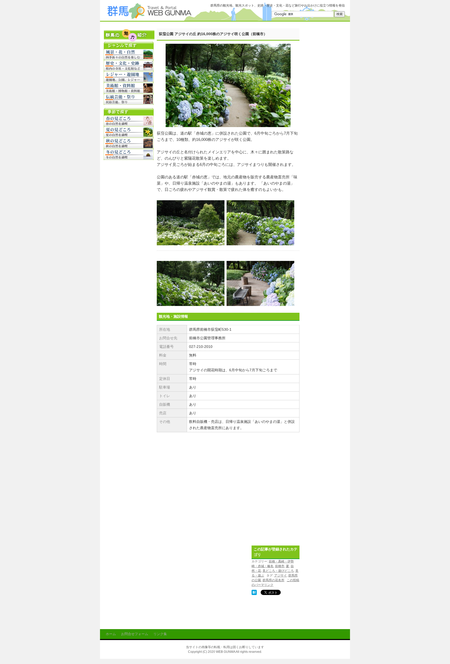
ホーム (111, 634)
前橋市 (279, 566)
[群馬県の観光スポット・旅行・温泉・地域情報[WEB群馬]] (149, 16)
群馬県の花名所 (273, 580)
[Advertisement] (200, 578)
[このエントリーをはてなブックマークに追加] (254, 592)
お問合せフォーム (134, 634)
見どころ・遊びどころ (278, 571)
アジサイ (280, 575)
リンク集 (160, 634)
